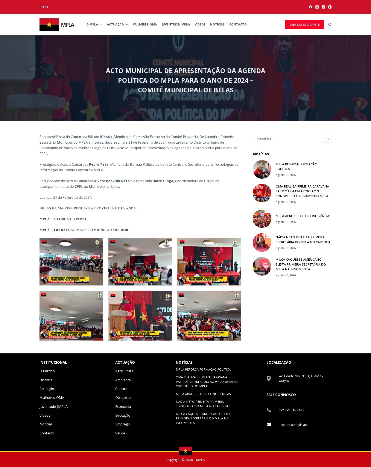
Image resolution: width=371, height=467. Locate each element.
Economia (123, 406)
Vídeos (200, 24)
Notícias (217, 24)
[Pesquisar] (329, 24)
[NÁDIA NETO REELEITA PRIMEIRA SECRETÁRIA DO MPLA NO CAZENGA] (262, 242)
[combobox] (288, 138)
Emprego (122, 424)
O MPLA (92, 24)
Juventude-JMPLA (176, 24)
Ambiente (123, 380)
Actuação (115, 24)
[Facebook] (310, 7)
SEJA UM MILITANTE (304, 24)
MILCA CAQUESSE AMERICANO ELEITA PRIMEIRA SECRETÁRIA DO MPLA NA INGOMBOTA (301, 264)
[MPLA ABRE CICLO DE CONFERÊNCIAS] (262, 219)
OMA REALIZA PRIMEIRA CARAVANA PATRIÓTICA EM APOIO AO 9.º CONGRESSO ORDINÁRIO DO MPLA (302, 191)
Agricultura (124, 371)
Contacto (238, 24)
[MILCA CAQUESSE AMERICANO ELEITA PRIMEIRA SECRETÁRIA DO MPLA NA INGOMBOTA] (262, 266)
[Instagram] (323, 7)
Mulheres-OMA (144, 24)
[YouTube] (329, 7)
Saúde (120, 433)
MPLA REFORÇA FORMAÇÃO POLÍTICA (203, 369)
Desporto (123, 397)
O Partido (47, 371)
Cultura (121, 388)
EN (42, 7)
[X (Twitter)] (317, 7)
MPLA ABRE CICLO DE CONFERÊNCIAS (303, 216)
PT (47, 7)
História (46, 380)
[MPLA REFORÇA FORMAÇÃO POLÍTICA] (262, 169)
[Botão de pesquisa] (327, 138)
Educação (122, 415)
